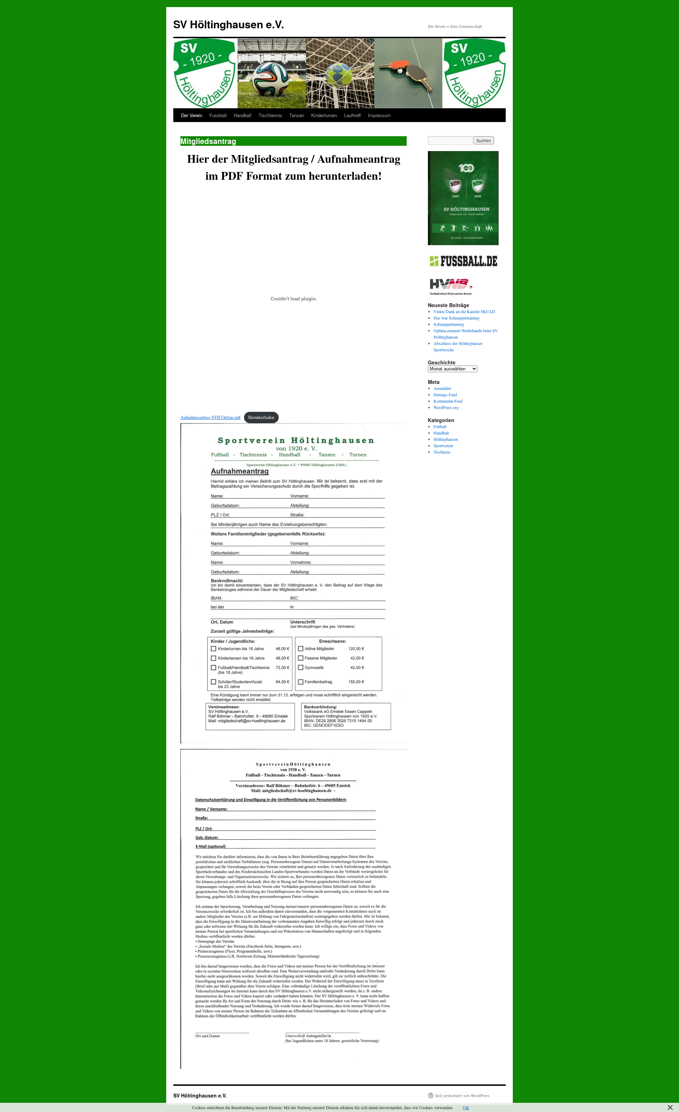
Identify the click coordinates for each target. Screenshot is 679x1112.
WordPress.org (446, 407)
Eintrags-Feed (445, 394)
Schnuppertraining (449, 324)
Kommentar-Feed (448, 401)
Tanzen (296, 115)
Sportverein (443, 445)
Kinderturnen (324, 115)
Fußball (440, 426)
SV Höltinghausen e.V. (228, 23)
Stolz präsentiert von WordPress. (463, 1095)
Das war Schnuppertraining (457, 318)
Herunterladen (261, 417)
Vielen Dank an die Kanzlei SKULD (464, 311)
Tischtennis (270, 115)
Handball (242, 115)
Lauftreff (352, 115)
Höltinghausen (446, 439)
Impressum (379, 115)
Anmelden (442, 388)
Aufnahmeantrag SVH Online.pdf (210, 417)
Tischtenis (442, 452)
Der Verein (191, 115)
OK (466, 1107)
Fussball (218, 115)
